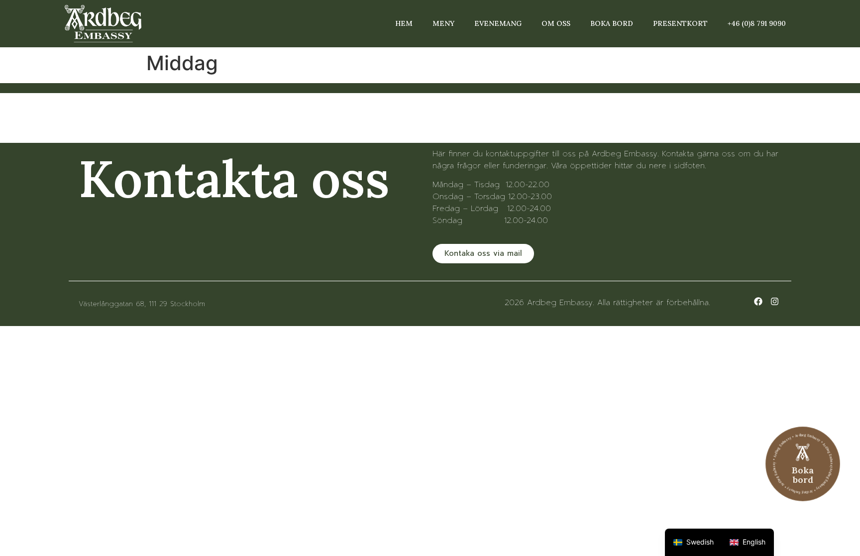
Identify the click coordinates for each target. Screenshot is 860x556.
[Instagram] (774, 301)
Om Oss (555, 23)
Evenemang (498, 23)
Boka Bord (611, 23)
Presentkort (680, 23)
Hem (404, 23)
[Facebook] (758, 301)
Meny (443, 23)
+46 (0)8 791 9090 (757, 23)
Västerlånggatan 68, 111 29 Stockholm (142, 304)
